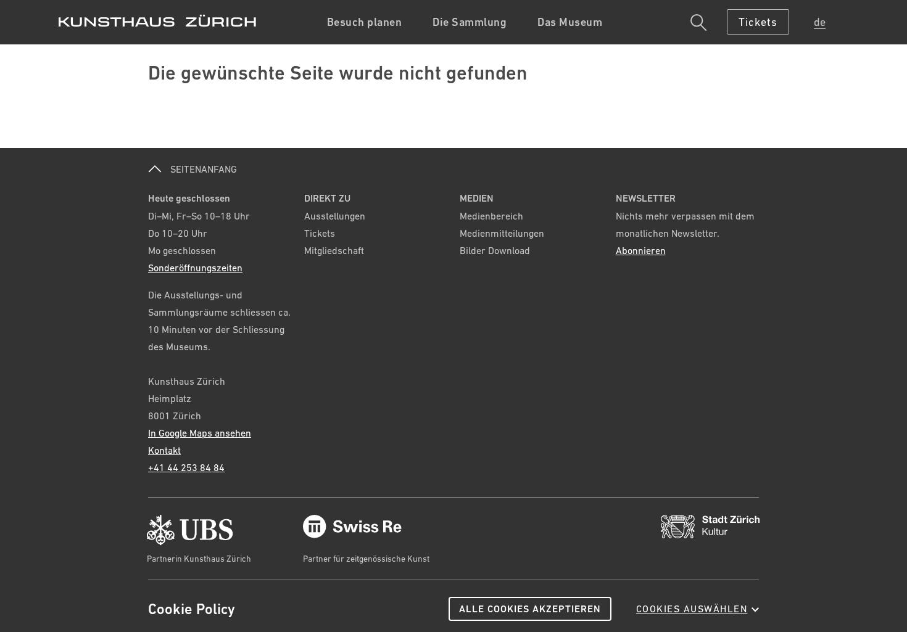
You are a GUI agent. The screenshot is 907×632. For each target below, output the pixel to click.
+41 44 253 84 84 (186, 467)
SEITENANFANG (202, 168)
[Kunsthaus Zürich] (157, 20)
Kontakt (164, 450)
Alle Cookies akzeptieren (530, 609)
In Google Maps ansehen (199, 432)
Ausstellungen (334, 215)
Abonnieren (641, 250)
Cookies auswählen (692, 608)
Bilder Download (495, 250)
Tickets (319, 233)
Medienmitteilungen (502, 233)
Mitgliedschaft (334, 250)
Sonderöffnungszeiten (195, 267)
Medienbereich (491, 215)
